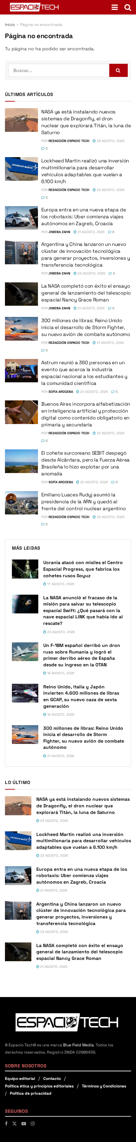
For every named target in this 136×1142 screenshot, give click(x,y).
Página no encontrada (41, 24)
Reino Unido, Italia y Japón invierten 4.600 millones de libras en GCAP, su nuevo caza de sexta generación (81, 696)
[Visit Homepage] (35, 7)
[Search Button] (127, 7)
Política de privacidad (30, 1093)
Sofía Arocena (61, 392)
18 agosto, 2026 (60, 673)
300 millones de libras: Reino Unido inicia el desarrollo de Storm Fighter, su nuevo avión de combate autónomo (85, 327)
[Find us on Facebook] (6, 1123)
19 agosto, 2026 (60, 714)
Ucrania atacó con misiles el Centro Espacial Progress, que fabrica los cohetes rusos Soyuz (83, 568)
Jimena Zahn (59, 232)
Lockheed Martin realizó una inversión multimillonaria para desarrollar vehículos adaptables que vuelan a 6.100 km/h (83, 840)
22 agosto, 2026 (110, 190)
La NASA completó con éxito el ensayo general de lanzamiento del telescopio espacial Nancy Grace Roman (86, 293)
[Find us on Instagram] (33, 1123)
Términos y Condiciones (104, 1086)
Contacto (52, 1078)
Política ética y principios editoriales (39, 1086)
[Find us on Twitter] (14, 1123)
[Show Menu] (115, 7)
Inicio (10, 24)
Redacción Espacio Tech (69, 141)
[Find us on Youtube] (23, 1123)
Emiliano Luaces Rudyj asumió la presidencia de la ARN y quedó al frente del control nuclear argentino (83, 501)
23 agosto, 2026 (110, 141)
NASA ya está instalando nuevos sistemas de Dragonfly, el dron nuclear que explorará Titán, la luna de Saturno (83, 805)
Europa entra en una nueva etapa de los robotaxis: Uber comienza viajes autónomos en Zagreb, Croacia (83, 216)
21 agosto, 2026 (91, 232)
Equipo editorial (20, 1078)
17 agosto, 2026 (60, 584)
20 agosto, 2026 (93, 392)
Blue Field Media (78, 1045)
